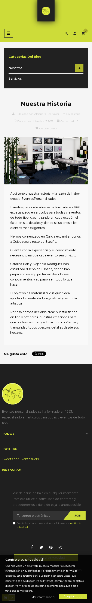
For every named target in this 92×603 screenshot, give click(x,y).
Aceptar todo (73, 596)
